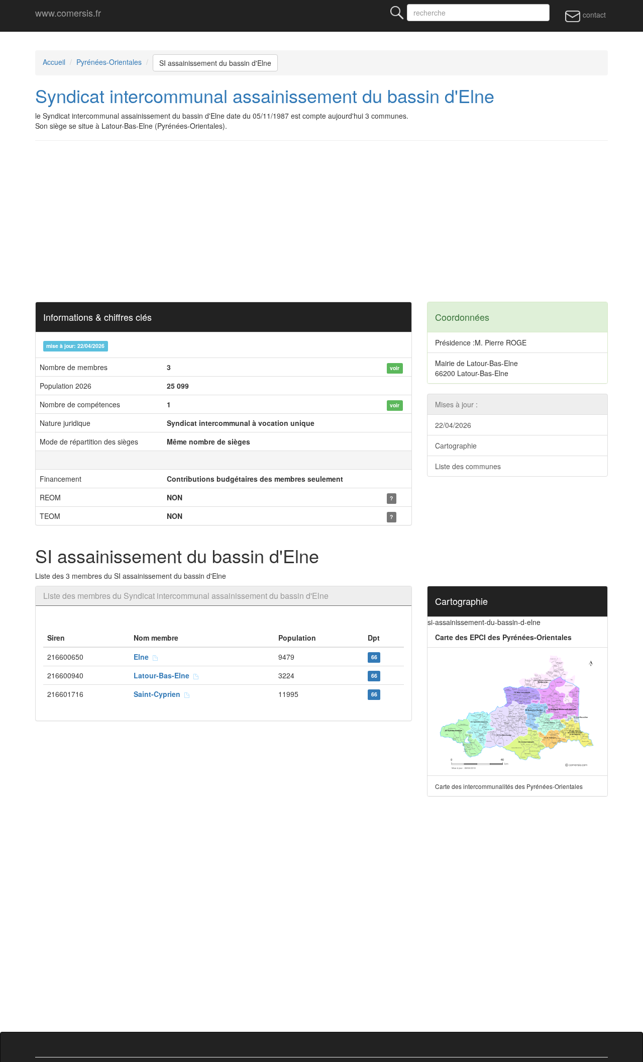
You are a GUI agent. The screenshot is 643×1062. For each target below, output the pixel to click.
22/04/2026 (453, 425)
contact (593, 15)
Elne (143, 657)
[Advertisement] (321, 221)
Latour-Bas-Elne (163, 675)
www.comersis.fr (68, 12)
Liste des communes (468, 466)
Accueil (54, 62)
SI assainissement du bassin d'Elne (215, 63)
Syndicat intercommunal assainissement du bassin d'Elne (264, 95)
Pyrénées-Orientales (109, 62)
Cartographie (456, 445)
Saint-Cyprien (159, 694)
